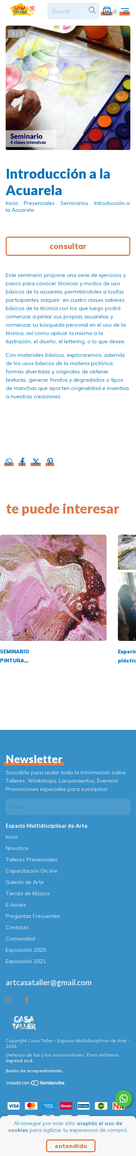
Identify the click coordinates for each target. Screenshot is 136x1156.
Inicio (12, 203)
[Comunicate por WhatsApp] (123, 1098)
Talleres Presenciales (31, 859)
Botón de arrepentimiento (34, 1070)
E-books (16, 904)
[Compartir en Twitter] (36, 462)
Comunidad (20, 938)
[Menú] (125, 11)
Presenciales (39, 203)
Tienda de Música (27, 893)
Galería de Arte (25, 882)
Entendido (71, 1146)
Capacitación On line (31, 870)
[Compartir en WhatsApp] (9, 462)
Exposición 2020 (26, 950)
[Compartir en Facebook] (23, 462)
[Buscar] (92, 10)
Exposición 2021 (26, 961)
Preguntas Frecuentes (33, 916)
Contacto (17, 927)
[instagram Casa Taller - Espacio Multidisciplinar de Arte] (9, 1000)
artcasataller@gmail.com (49, 982)
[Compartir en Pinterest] (50, 462)
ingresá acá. (20, 1060)
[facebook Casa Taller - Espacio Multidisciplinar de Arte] (27, 1000)
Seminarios (74, 203)
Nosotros (17, 848)
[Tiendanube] (36, 1084)
